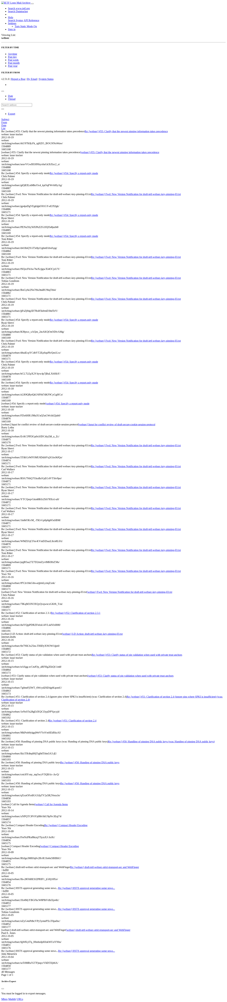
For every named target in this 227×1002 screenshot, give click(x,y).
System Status (46, 79)
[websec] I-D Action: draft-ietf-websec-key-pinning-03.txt (92, 633)
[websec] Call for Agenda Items (51, 804)
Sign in (11, 29)
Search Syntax (15, 20)
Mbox (4, 999)
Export (11, 113)
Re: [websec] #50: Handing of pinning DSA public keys (89, 762)
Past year (12, 65)
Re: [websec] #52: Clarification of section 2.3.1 (75, 613)
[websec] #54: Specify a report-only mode (67, 403)
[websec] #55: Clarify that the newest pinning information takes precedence (119, 152)
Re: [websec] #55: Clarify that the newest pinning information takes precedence (126, 131)
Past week (13, 59)
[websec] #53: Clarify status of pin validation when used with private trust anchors (130, 675)
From (4, 122)
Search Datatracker (18, 11)
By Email (32, 79)
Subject (5, 119)
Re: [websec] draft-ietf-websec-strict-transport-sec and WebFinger (104, 867)
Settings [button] (12, 23)
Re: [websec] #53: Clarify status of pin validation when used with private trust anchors (137, 654)
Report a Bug (18, 79)
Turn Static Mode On (26, 26)
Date (10, 96)
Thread (11, 99)
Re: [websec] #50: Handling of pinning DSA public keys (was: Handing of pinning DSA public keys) (161, 741)
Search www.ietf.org (19, 8)
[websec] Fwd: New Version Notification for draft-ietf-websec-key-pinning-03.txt (129, 592)
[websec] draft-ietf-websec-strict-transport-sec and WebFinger (98, 930)
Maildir (12, 999)
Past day (12, 57)
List (3, 128)
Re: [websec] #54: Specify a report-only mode (74, 173)
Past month (14, 62)
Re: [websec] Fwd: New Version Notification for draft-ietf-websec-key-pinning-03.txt (136, 194)
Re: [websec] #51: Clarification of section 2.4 (72, 720)
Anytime (12, 54)
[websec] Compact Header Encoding (59, 846)
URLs (20, 999)
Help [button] (10, 17)
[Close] (2, 988)
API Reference (31, 20)
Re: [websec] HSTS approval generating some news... (86, 888)
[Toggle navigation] (32, 3)
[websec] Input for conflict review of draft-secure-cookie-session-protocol (116, 424)
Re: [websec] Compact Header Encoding (65, 825)
